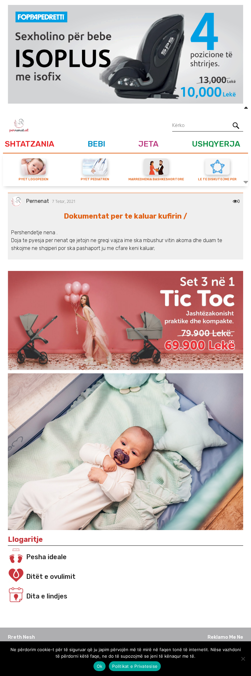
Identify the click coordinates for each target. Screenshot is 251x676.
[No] (243, 658)
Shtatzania (29, 144)
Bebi (96, 144)
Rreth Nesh (21, 637)
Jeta (148, 144)
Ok (100, 666)
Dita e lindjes (46, 596)
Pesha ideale (46, 557)
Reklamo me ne (225, 637)
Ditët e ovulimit (50, 576)
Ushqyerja (216, 144)
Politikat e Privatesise (135, 666)
